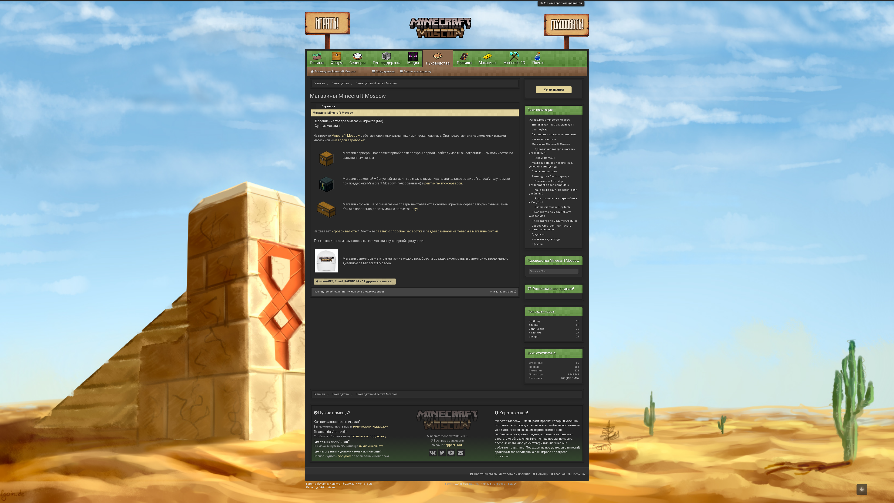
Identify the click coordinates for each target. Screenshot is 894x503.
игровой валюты (344, 231)
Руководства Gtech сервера (550, 176)
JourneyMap (540, 129)
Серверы (357, 63)
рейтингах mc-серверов (443, 183)
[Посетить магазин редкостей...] (326, 180)
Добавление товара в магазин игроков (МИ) (349, 121)
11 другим (369, 281)
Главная (317, 63)
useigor (533, 336)
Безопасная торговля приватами (554, 134)
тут (416, 209)
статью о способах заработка (399, 231)
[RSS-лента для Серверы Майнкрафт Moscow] (584, 471)
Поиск (537, 63)
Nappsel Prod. (453, 445)
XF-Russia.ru (327, 487)
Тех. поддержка (386, 63)
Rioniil (339, 281)
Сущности (538, 234)
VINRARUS (535, 332)
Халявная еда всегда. (546, 239)
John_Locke (536, 328)
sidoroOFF (326, 281)
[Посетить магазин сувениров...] (326, 260)
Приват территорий (544, 171)
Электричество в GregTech (552, 207)
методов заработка (348, 140)
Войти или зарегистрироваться (561, 3)
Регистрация (554, 90)
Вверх (576, 474)
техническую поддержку (370, 426)
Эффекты (538, 244)
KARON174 (351, 281)
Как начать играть (544, 139)
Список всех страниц (417, 71)
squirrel (533, 324)
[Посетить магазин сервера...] (326, 154)
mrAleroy (534, 321)
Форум (336, 63)
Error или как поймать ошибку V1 (553, 124)
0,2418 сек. (461, 483)
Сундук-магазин (327, 126)
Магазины (487, 63)
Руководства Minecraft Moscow (549, 119)
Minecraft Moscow (346, 135)
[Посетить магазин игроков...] (326, 205)
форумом (344, 456)
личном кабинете (371, 446)
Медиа (413, 63)
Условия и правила (516, 474)
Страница (328, 106)
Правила (464, 63)
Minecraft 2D (514, 63)
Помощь (542, 474)
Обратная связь (485, 474)
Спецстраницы (385, 71)
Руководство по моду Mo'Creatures (554, 220)
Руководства (438, 63)
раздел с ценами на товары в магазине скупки (462, 231)
